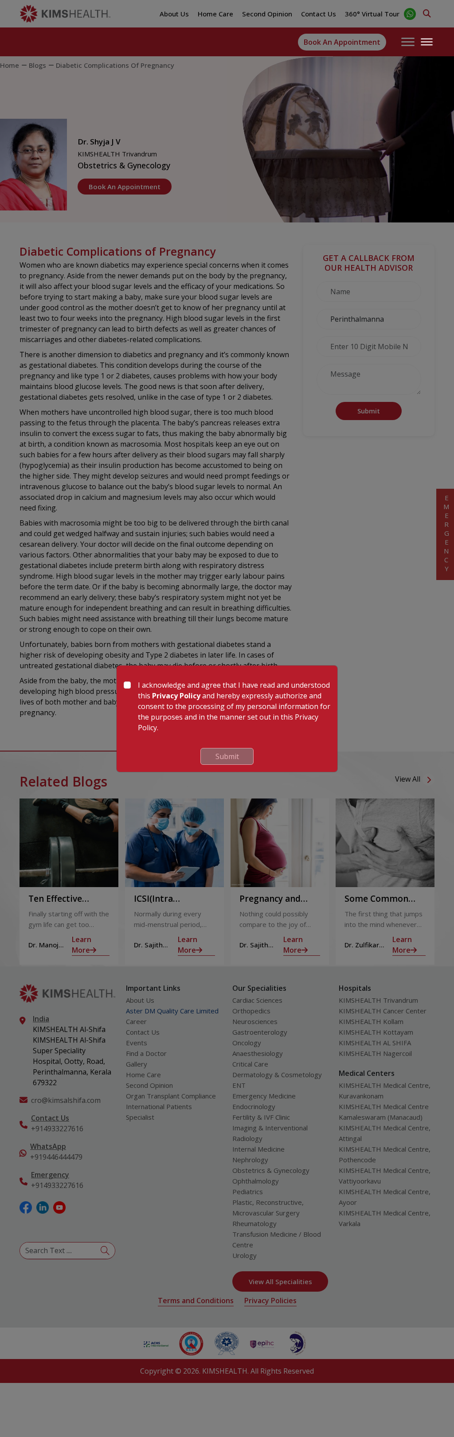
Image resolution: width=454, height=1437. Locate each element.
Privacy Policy (176, 696)
